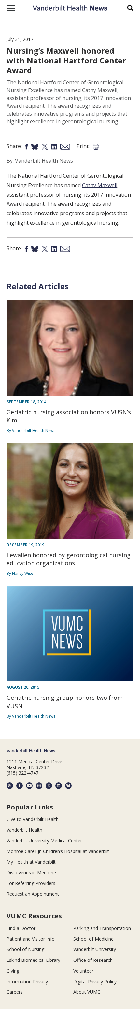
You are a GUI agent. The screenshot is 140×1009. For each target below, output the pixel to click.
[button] (11, 8)
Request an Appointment (33, 894)
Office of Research (93, 960)
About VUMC (86, 992)
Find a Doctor (21, 928)
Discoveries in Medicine (31, 872)
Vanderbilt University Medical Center (44, 840)
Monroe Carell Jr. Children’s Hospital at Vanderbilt (58, 851)
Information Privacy (27, 981)
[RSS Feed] (10, 785)
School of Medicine (93, 939)
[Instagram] (39, 785)
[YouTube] (29, 785)
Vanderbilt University (94, 949)
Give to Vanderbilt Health (33, 819)
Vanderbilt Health (24, 830)
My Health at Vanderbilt (31, 862)
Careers (15, 992)
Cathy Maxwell (99, 185)
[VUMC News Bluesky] (68, 785)
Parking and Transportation (102, 928)
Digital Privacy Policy (95, 981)
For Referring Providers (31, 883)
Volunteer (83, 971)
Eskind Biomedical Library (33, 960)
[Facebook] (19, 785)
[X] (49, 785)
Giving (13, 971)
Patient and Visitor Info (31, 939)
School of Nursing (25, 949)
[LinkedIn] (58, 785)
